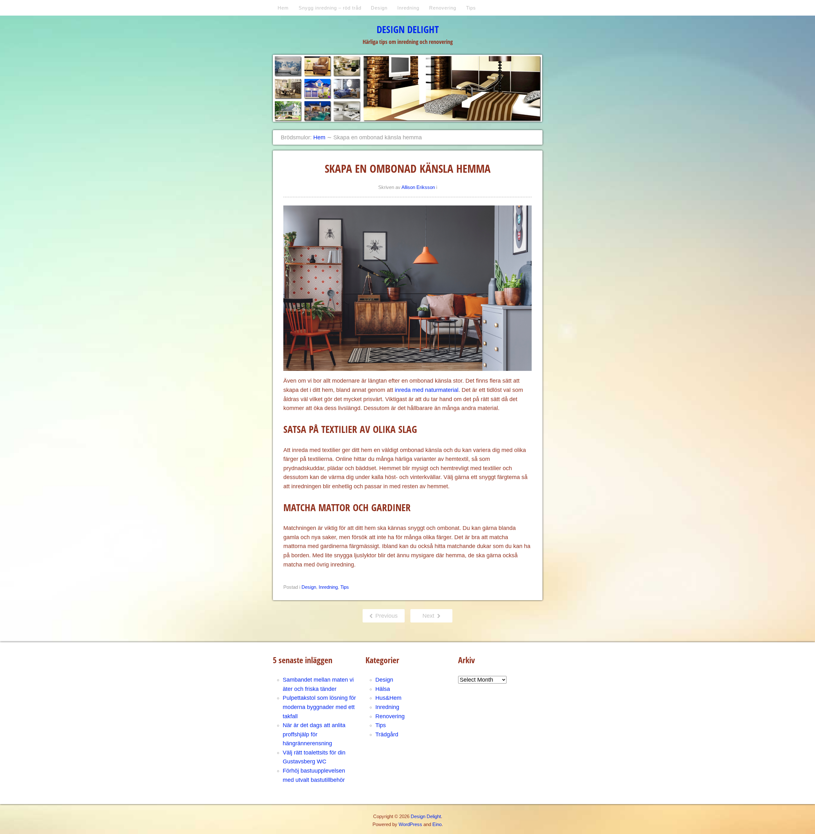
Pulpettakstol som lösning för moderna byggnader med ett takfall (319, 707)
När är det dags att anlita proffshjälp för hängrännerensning (314, 734)
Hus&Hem (388, 698)
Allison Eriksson (418, 187)
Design (379, 7)
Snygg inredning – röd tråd (330, 7)
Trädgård (386, 734)
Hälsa (382, 689)
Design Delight (408, 29)
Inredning (408, 7)
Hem (283, 7)
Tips (471, 7)
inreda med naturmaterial (426, 390)
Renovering (442, 7)
